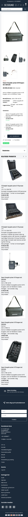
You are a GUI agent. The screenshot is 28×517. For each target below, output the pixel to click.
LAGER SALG (4, 495)
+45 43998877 (5, 436)
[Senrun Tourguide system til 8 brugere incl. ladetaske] (14, 263)
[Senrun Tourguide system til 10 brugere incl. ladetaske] (14, 308)
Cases (3, 462)
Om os (3, 445)
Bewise (21, 512)
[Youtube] (14, 507)
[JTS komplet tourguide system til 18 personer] (14, 171)
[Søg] (25, 9)
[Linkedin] (10, 507)
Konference (4, 485)
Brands (3, 457)
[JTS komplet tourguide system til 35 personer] (14, 212)
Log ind (3, 470)
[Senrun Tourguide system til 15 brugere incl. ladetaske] (14, 353)
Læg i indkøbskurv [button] (14, 136)
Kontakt (3, 447)
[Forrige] (23, 156)
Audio (2, 477)
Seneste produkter (6, 497)
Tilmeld (14, 419)
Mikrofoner (4, 482)
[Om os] (16, 5)
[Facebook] (2, 507)
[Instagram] (6, 507)
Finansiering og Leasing (7, 459)
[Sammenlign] (18, 5)
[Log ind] (23, 5)
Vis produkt (4, 199)
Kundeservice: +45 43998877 (14, 1)
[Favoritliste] (21, 5)
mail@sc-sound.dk (6, 439)
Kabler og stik (4, 490)
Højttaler (3, 480)
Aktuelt (3, 454)
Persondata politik (6, 452)
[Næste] (26, 156)
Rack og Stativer (5, 492)
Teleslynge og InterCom (7, 487)
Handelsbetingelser (6, 450)
